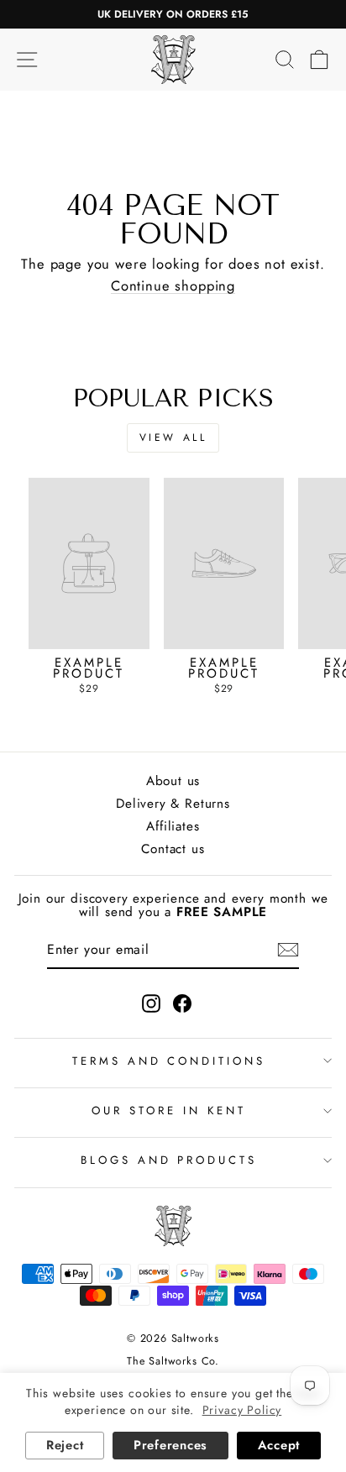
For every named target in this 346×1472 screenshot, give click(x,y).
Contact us (172, 849)
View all (173, 437)
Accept (279, 1445)
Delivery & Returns (173, 803)
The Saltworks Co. (173, 1361)
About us (173, 781)
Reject (64, 1445)
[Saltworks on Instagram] (151, 1003)
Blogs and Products (169, 1160)
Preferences (170, 1445)
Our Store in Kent (169, 1110)
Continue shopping (173, 286)
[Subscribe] (288, 950)
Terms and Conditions (169, 1061)
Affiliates (172, 826)
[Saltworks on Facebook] (182, 1003)
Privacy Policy (242, 1409)
